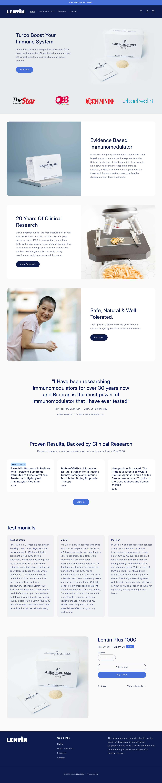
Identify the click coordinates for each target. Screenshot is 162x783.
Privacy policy (92, 774)
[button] (141, 12)
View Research (28, 264)
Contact (61, 757)
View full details (135, 686)
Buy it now (121, 674)
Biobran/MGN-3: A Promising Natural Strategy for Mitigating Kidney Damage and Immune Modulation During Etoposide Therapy (80, 475)
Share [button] (103, 686)
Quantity (101, 652)
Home (60, 744)
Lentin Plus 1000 (65, 748)
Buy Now (24, 69)
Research (61, 753)
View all (81, 502)
